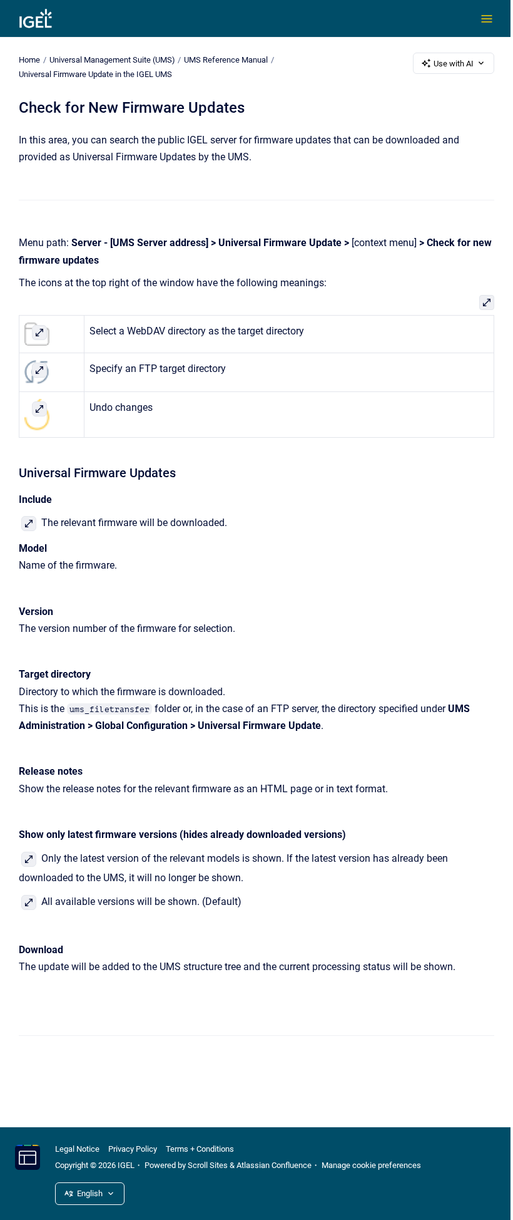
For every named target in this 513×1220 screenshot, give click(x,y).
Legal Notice (77, 1149)
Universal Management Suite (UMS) (112, 60)
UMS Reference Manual (226, 60)
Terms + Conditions (200, 1149)
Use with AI (454, 63)
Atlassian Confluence (274, 1165)
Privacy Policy (132, 1149)
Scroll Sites (208, 1165)
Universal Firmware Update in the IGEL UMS (95, 74)
